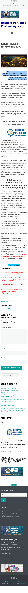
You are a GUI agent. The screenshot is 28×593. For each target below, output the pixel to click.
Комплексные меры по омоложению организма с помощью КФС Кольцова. (12, 273)
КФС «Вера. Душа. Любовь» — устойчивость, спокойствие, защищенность (10, 390)
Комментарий (6, 327)
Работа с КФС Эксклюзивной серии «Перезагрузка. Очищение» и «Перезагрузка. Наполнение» (11, 291)
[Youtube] (14, 1)
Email (3, 358)
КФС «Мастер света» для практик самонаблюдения (11, 395)
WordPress (23, 583)
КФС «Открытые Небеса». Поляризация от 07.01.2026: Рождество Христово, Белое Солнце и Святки (13, 410)
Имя (2, 349)
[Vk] (16, 1)
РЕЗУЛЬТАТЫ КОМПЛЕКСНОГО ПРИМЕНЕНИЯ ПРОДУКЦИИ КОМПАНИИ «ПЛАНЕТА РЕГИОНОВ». (13, 279)
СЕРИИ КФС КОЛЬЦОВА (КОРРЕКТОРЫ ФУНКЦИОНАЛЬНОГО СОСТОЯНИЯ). (12, 285)
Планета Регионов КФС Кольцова (15, 581)
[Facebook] (11, 1)
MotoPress (11, 583)
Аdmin (7, 300)
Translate (13, 378)
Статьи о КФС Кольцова (8, 309)
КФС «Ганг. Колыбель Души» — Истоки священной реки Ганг (12, 405)
